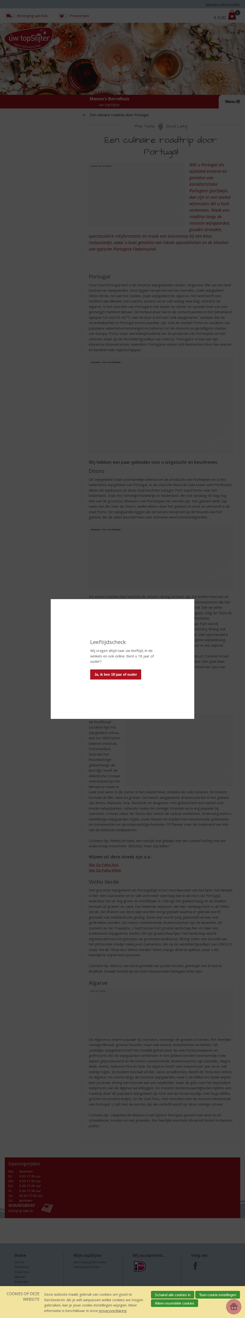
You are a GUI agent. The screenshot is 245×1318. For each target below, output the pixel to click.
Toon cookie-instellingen (217, 1295)
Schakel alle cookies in (172, 1295)
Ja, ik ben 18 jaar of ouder (115, 674)
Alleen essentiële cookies (174, 1303)
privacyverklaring (113, 1310)
